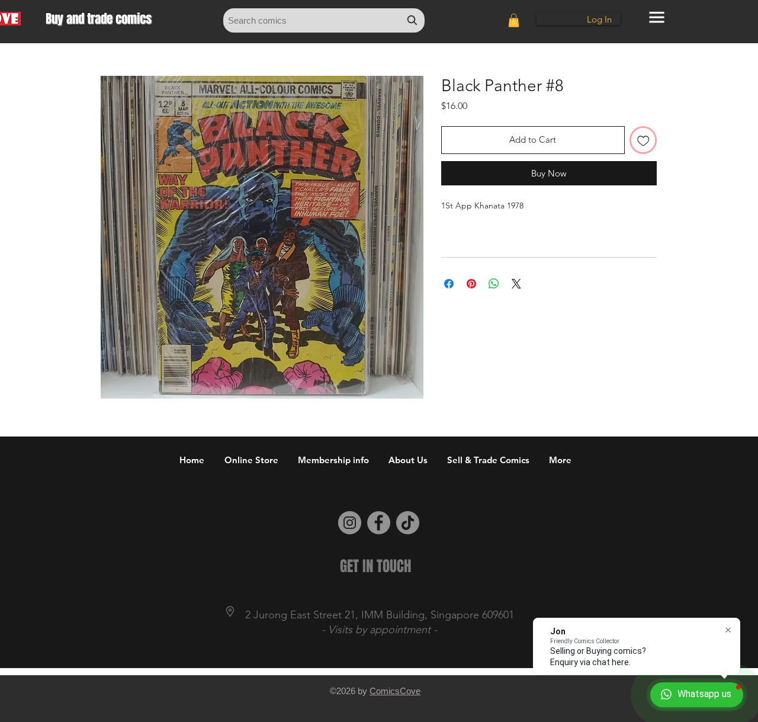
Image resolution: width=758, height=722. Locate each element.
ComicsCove (395, 691)
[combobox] (324, 20)
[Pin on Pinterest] (471, 284)
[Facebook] (378, 522)
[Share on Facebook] (449, 284)
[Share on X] (516, 284)
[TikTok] (407, 522)
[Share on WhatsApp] (494, 284)
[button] (513, 20)
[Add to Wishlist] (643, 140)
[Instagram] (349, 522)
